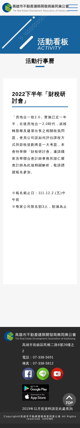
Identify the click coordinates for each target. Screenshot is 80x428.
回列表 (49, 316)
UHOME (48, 418)
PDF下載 (40, 266)
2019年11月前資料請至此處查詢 (47, 409)
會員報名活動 (40, 299)
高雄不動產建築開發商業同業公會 (35, 7)
